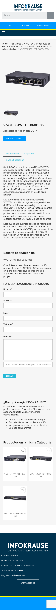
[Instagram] (35, 603)
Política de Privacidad (12, 560)
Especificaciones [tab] (15, 159)
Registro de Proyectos (13, 575)
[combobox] (22, 15)
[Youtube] (21, 603)
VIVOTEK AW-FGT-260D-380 (15, 515)
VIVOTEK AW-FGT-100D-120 (15, 475)
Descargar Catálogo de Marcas (17, 565)
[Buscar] (50, 15)
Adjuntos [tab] (29, 153)
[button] (3, 32)
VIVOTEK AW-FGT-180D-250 (41, 475)
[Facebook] (28, 603)
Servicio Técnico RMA (12, 570)
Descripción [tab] (12, 153)
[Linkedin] (14, 603)
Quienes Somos (9, 555)
